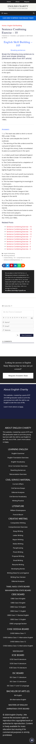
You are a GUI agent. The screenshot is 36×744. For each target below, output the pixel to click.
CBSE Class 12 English (18, 619)
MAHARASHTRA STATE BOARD (18, 590)
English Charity (18, 6)
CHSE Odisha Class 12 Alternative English (18, 646)
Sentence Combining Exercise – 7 (19, 244)
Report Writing (18, 539)
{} (23, 317)
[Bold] (3, 317)
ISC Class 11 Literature (18, 677)
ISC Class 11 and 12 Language (18, 686)
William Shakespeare (18, 510)
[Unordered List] (15, 317)
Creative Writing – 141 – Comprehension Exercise (17, 257)
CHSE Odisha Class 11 (18, 633)
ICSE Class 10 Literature (18, 668)
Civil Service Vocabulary (18, 496)
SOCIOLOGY (18, 651)
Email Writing (18, 560)
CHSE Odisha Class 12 (18, 642)
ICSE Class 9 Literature (18, 663)
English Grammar (18, 453)
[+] (26, 317)
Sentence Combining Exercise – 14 (19, 229)
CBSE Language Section (18, 624)
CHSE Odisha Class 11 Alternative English (18, 637)
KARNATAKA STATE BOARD (18, 708)
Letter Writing (18, 535)
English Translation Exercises (18, 458)
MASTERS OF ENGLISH (18, 705)
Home (9, 1)
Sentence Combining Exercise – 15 (19, 227)
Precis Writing (18, 552)
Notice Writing (18, 544)
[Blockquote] (17, 317)
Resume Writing (18, 564)
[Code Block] (19, 317)
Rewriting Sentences (9, 255)
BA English (18, 695)
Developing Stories (18, 569)
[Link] (21, 317)
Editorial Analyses (18, 492)
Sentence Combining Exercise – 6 (19, 246)
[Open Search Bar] (33, 13)
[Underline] (8, 317)
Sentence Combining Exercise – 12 (19, 234)
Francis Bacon (18, 514)
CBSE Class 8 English (18, 598)
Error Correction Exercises (18, 466)
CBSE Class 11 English (18, 611)
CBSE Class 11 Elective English (18, 615)
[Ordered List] (12, 317)
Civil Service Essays (18, 488)
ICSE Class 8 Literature (18, 659)
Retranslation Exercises (18, 474)
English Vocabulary (18, 462)
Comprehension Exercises (18, 527)
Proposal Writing (18, 556)
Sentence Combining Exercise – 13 (19, 232)
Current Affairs (18, 484)
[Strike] (10, 317)
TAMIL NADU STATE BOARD (18, 586)
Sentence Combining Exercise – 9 (19, 239)
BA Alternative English (18, 699)
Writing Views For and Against (18, 573)
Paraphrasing (18, 548)
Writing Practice (18, 501)
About (17, 1)
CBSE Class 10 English (18, 607)
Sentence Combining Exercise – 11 (19, 237)
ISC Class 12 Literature (18, 681)
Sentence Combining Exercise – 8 (19, 241)
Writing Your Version (18, 577)
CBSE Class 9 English (18, 603)
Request (26, 1)
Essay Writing (18, 531)
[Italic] (6, 317)
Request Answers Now (18, 375)
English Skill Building (15, 26)
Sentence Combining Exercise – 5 (19, 249)
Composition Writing (18, 523)
